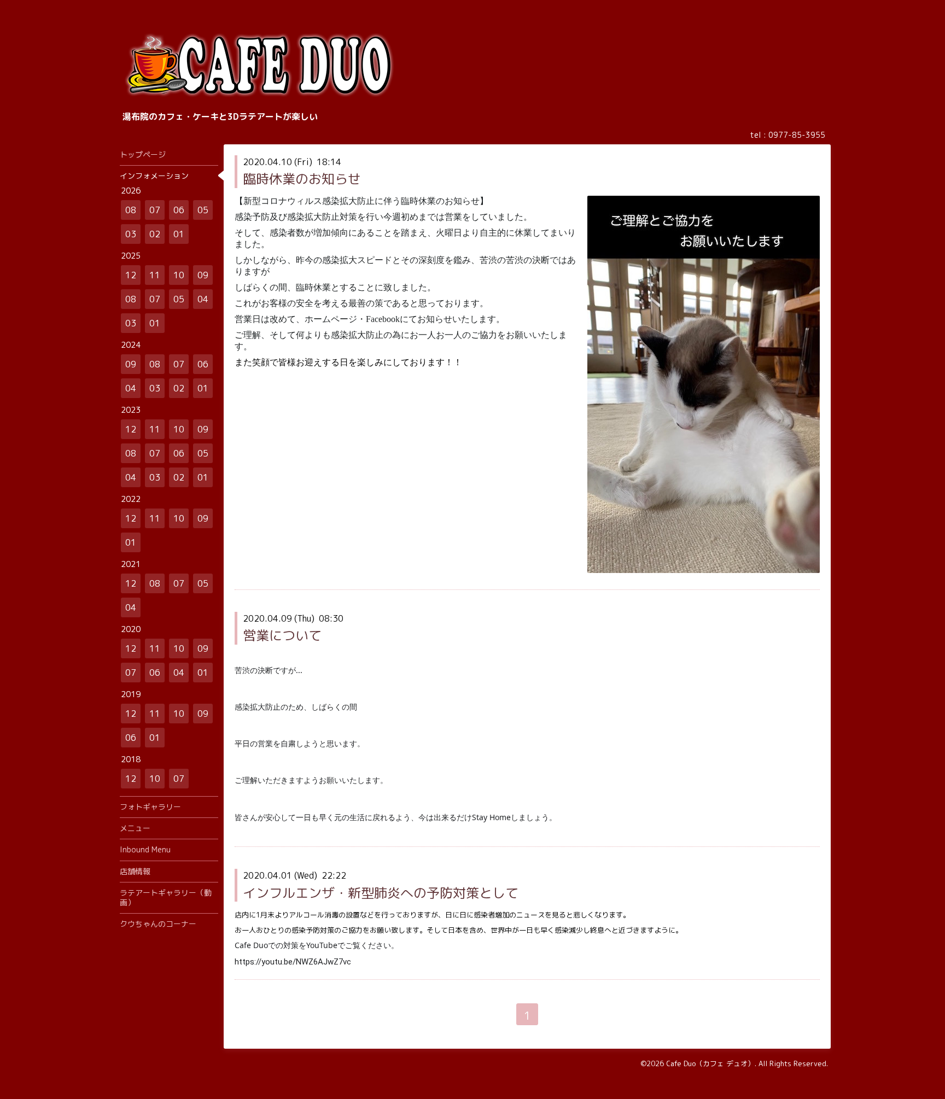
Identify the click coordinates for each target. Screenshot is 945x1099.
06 (178, 210)
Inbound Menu (145, 849)
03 (130, 234)
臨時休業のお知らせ (302, 178)
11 (154, 275)
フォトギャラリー (150, 807)
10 (178, 275)
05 (202, 210)
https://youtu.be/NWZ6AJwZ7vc (293, 962)
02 (154, 234)
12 (130, 275)
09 (202, 275)
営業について (282, 635)
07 (154, 210)
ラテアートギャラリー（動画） (166, 897)
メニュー (135, 828)
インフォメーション (154, 176)
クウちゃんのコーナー (158, 924)
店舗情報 (135, 871)
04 (202, 299)
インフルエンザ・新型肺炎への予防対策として (380, 893)
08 (130, 210)
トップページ (143, 154)
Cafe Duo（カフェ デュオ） (710, 1063)
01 (178, 234)
